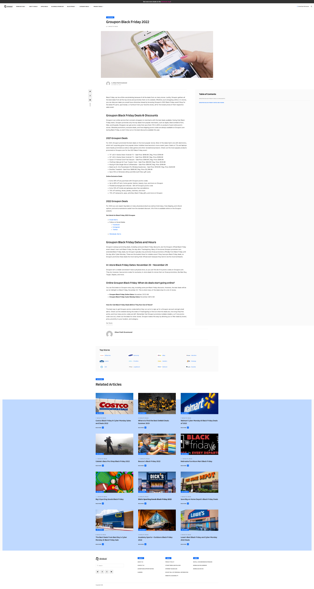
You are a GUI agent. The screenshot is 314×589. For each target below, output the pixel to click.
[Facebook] (102, 572)
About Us (140, 562)
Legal (168, 558)
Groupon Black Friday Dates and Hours (211, 102)
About (141, 558)
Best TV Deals (33, 6)
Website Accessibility (171, 575)
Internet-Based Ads (171, 568)
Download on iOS (198, 568)
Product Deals (98, 6)
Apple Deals (44, 6)
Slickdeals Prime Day (57, 6)
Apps (195, 558)
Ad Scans (110, 17)
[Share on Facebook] (90, 96)
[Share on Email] (90, 100)
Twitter (115, 229)
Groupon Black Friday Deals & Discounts (212, 98)
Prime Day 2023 (20, 6)
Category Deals (84, 6)
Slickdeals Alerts (115, 234)
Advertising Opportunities (146, 568)
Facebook (116, 224)
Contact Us (141, 565)
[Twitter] (98, 572)
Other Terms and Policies (173, 565)
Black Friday (71, 6)
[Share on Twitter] (90, 91)
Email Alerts (113, 220)
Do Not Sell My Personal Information (176, 572)
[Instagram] (107, 572)
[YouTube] (111, 572)
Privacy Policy (169, 562)
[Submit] (97, 565)
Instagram (116, 227)
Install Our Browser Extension (202, 562)
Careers (140, 572)
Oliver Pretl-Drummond (120, 83)
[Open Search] (311, 6)
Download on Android (200, 565)
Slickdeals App (165, 1)
